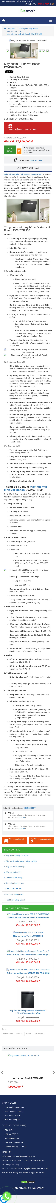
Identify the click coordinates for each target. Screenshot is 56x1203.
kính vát (19, 1034)
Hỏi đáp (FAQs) (11, 1134)
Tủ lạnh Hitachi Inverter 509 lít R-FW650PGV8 (28, 917)
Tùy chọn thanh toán (42, 839)
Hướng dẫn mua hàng (14, 1107)
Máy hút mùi (8, 1034)
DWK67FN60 (39, 1034)
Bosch (28, 1034)
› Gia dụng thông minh (14, 894)
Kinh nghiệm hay (12, 1138)
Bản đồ (22, 818)
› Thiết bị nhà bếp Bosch (14, 900)
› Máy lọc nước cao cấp (14, 866)
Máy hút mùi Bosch (15, 31)
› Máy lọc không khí (12, 872)
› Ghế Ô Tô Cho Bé (12, 889)
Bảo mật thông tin (12, 1119)
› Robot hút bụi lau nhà (14, 883)
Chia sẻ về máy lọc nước (15, 1146)
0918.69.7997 (36, 160)
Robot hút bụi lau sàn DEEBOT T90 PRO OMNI (28, 973)
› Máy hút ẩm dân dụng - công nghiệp (20, 861)
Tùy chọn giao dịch (16, 839)
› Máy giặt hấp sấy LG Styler (16, 855)
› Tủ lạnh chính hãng (13, 878)
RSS (52, 4)
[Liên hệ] (7, 1196)
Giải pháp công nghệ (14, 1142)
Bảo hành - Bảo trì (13, 1115)
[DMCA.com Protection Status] (28, 1182)
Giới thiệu (9, 1130)
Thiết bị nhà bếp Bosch (28, 29)
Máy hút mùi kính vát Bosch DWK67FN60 (24, 34)
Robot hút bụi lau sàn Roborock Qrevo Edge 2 (28, 954)
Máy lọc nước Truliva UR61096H (28, 936)
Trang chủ (10, 29)
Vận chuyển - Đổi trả (13, 1111)
